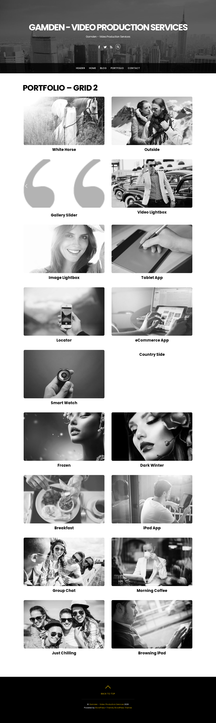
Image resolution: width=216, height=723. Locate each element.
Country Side (152, 354)
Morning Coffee (152, 590)
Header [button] (80, 68)
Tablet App (152, 277)
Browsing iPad (152, 653)
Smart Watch (64, 402)
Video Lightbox (152, 212)
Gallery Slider (64, 215)
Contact (134, 68)
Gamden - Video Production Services (106, 704)
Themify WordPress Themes (119, 707)
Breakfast (64, 528)
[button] (26, 185)
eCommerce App (152, 340)
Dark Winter (152, 465)
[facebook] (99, 46)
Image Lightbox (64, 277)
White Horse (64, 149)
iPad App (152, 528)
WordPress (100, 707)
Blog (103, 68)
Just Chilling (64, 653)
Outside (152, 149)
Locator (64, 340)
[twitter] (105, 46)
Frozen (64, 465)
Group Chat (64, 590)
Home (92, 68)
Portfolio (117, 68)
